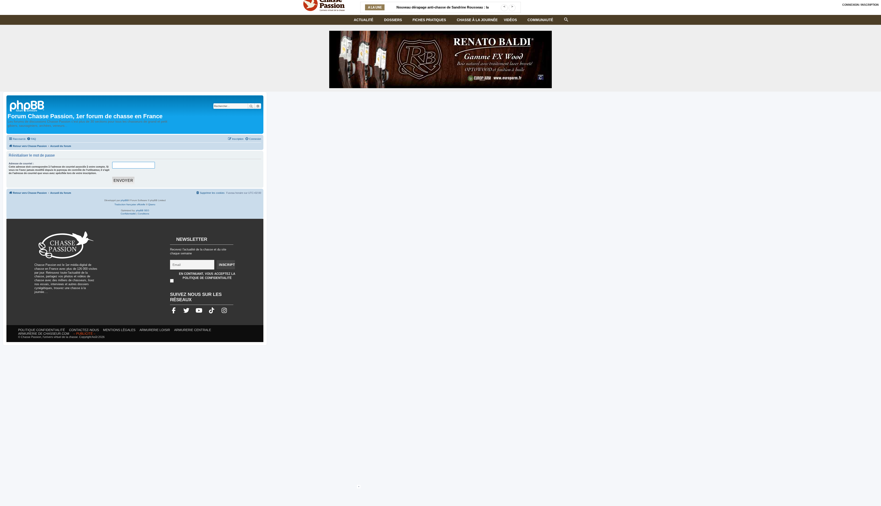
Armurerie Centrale (192, 330)
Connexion (860, 4)
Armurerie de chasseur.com (43, 333)
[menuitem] (31, 139)
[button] (566, 19)
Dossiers (393, 20)
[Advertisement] (140, 263)
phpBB (124, 200)
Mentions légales (119, 330)
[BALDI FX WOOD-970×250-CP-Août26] (440, 59)
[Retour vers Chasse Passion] (27, 105)
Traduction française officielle (129, 204)
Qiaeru (151, 204)
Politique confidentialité (41, 330)
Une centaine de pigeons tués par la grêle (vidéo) (443, 7)
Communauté (540, 20)
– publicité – (84, 333)
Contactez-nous (84, 330)
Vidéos (510, 20)
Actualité (363, 20)
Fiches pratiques (429, 20)
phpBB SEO (142, 210)
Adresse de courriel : (21, 163)
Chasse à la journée (477, 20)
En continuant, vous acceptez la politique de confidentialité (207, 276)
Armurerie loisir (154, 330)
